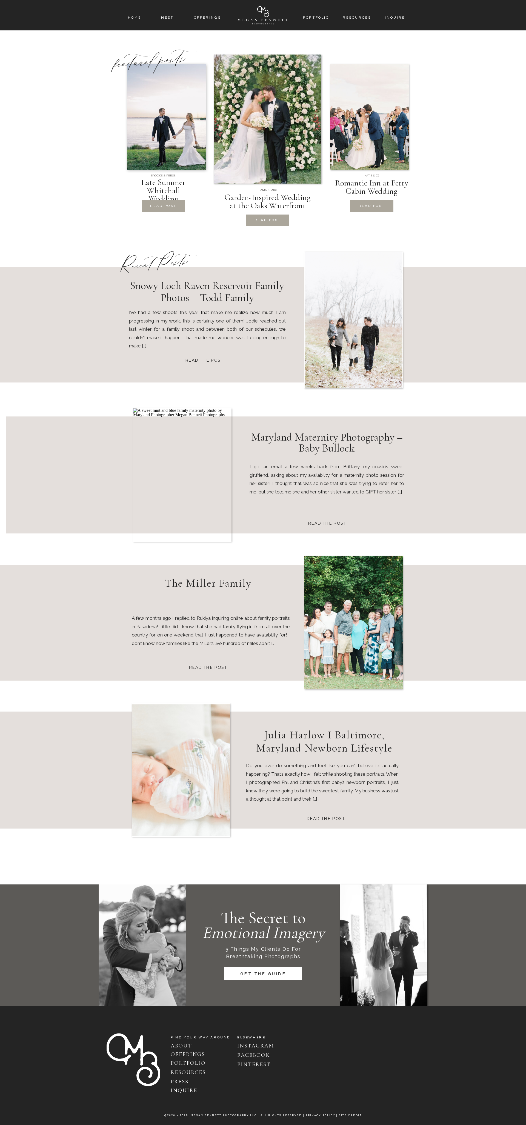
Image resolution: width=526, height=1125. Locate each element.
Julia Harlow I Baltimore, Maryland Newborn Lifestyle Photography (324, 748)
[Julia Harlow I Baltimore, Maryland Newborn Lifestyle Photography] (181, 770)
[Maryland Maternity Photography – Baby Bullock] (182, 475)
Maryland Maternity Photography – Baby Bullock (327, 442)
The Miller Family (208, 583)
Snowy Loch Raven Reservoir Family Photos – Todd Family (207, 291)
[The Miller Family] (353, 622)
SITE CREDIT (350, 1115)
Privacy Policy (320, 1115)
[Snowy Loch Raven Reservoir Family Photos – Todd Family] (353, 320)
